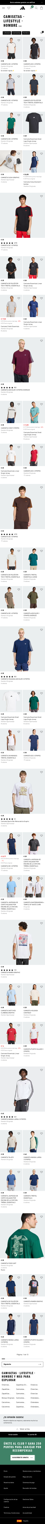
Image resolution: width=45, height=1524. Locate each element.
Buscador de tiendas (29, 1488)
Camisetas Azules (20, 1389)
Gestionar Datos (28, 1499)
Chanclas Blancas (34, 1389)
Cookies (6, 1507)
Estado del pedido (10, 1477)
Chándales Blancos (35, 1398)
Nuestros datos (9, 1482)
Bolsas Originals (8, 1398)
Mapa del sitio (27, 1477)
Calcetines (6, 1407)
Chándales (35, 1402)
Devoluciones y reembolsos (32, 1471)
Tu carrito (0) (32, 1434)
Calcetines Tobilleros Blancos (6, 1403)
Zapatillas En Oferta (21, 1385)
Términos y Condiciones (12, 1513)
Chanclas (34, 1394)
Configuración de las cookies (10, 1500)
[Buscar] (36, 8)
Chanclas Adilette (5, 1385)
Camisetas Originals (20, 1398)
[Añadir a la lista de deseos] (19, 41)
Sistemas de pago (29, 1482)
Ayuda (6, 1488)
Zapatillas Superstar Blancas (5, 1394)
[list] (19, 33)
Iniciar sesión (13, 1434)
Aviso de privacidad (29, 1507)
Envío (5, 1471)
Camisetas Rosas (20, 1403)
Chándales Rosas (35, 1407)
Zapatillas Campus (20, 1407)
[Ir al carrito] (41, 8)
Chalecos (34, 1385)
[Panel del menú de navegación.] (3, 8)
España (25, 1521)
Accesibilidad (27, 1513)
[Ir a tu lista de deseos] (8, 8)
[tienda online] (22, 8)
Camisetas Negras (20, 1394)
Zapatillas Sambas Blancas (5, 1389)
